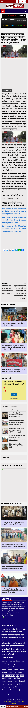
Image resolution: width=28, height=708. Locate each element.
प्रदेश (21, 675)
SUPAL (4, 664)
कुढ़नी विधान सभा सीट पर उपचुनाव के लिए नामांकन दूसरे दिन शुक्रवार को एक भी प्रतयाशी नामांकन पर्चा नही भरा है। (20, 290)
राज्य (21, 684)
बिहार (15, 678)
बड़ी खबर (4, 678)
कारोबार (3, 666)
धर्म (3, 675)
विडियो (21, 687)
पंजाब (13, 675)
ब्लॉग (19, 678)
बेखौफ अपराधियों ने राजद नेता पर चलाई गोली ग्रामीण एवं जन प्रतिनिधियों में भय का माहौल (16, 430)
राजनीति (16, 684)
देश (15, 672)
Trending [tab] (15, 410)
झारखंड (16, 669)
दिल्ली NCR (4, 672)
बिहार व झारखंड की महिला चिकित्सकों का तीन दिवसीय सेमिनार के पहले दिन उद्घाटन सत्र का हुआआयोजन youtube (14, 220)
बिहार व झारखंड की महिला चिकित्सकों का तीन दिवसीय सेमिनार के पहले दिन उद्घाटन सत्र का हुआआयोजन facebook (14, 211)
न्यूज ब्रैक (8, 675)
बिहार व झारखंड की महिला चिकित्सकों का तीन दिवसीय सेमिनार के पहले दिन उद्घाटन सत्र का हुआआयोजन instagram (14, 228)
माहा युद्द (3, 684)
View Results (14, 398)
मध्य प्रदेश (10, 681)
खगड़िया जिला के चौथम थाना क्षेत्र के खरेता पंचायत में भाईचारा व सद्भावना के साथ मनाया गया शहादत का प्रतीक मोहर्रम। (13, 590)
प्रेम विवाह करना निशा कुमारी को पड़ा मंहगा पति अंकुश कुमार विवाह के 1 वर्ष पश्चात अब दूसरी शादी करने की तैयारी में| (13, 347)
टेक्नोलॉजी (22, 669)
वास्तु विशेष (15, 687)
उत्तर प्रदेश (21, 664)
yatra (9, 664)
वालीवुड (9, 687)
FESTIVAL (12, 661)
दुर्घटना (11, 672)
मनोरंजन (16, 681)
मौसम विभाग (10, 684)
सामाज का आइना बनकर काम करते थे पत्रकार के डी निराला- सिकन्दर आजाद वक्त (8, 288)
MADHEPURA (20, 661)
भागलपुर (4, 681)
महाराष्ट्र (22, 681)
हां (4, 388)
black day (4, 661)
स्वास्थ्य (16, 690)
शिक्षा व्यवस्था (4, 690)
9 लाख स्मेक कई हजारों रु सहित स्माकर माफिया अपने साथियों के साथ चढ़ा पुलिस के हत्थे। (16, 414)
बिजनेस (9, 678)
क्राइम (9, 666)
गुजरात (23, 666)
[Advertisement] (14, 75)
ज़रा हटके (10, 669)
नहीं (5, 391)
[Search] (26, 11)
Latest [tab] (6, 406)
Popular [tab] (14, 406)
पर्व (17, 675)
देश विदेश (20, 672)
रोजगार (3, 687)
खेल (13, 666)
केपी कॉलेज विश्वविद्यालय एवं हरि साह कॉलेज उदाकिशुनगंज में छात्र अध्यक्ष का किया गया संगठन (16, 422)
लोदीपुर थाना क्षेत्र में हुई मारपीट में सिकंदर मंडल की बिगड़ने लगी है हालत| (16, 446)
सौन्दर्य (11, 690)
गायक (18, 666)
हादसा (21, 690)
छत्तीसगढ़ (4, 669)
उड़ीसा (15, 664)
